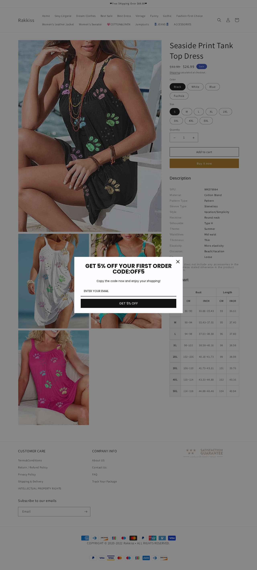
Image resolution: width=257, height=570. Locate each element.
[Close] (178, 262)
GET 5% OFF (128, 303)
